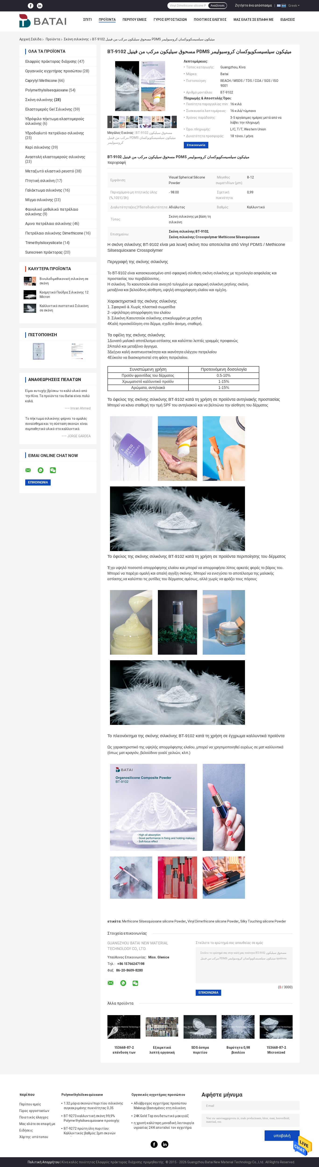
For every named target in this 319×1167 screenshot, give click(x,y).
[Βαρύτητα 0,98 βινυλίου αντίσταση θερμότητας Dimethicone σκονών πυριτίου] (238, 1026)
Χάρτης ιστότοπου (33, 1137)
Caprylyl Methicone (41, 80)
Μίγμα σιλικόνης (39, 200)
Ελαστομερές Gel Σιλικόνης (48, 109)
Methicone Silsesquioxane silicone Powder (154, 921)
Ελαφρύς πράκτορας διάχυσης (51, 61)
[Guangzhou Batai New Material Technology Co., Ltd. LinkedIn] (39, 6)
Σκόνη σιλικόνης (76, 39)
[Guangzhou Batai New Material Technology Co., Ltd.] (42, 21)
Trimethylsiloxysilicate (43, 243)
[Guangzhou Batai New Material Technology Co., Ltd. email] (31, 470)
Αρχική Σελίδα (30, 39)
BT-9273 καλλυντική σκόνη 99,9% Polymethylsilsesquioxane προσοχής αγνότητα (92, 1119)
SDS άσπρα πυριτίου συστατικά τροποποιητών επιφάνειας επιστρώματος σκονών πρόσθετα (200, 1050)
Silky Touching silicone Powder (263, 921)
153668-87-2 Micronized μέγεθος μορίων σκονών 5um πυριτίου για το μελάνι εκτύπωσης (276, 1050)
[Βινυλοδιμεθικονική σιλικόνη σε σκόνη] (30, 281)
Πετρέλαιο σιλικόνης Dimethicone (54, 233)
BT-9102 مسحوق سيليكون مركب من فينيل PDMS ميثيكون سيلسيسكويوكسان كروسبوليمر (141, 137)
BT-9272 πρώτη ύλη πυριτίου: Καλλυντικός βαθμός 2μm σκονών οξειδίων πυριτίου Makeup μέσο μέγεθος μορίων (95, 1131)
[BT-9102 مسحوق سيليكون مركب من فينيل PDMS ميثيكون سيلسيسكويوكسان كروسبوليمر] (140, 87)
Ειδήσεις (287, 19)
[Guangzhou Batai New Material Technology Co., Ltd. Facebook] (30, 6)
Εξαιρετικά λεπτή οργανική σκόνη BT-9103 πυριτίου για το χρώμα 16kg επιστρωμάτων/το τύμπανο (162, 1050)
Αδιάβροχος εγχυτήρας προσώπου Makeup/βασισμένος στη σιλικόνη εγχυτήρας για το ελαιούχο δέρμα (160, 1106)
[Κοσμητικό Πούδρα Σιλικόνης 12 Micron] (30, 294)
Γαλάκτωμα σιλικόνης (43, 190)
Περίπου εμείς (135, 19)
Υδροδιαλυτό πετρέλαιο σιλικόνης (54, 133)
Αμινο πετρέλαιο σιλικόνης (48, 223)
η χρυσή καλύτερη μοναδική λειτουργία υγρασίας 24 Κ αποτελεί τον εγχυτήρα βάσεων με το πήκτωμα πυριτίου (164, 1126)
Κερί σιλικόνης (37, 147)
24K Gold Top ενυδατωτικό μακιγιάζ (161, 1116)
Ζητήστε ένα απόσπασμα (253, 5)
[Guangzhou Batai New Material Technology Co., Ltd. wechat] (56, 470)
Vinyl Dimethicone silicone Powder (213, 921)
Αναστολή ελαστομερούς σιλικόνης (55, 157)
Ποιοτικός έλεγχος (210, 19)
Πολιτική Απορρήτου (44, 1162)
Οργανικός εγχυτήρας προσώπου (53, 71)
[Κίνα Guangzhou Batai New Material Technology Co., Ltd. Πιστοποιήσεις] (38, 351)
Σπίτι (87, 19)
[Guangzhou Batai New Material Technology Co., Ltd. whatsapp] (43, 470)
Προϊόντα (107, 19)
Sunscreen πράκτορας (44, 252)
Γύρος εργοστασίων (170, 19)
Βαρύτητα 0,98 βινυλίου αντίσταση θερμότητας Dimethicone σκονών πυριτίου (238, 1050)
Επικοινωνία (196, 145)
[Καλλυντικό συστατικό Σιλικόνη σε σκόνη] (30, 308)
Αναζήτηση (217, 5)
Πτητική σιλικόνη (40, 180)
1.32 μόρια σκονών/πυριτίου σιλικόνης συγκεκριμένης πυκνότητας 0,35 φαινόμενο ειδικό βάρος (94, 1106)
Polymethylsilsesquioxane (46, 90)
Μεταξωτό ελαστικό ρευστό (49, 171)
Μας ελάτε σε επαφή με (253, 19)
